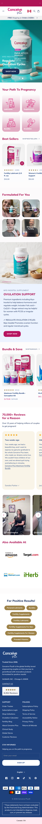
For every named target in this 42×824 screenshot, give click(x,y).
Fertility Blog (7, 721)
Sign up (21, 763)
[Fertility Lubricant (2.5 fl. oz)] (13, 155)
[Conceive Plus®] (15, 11)
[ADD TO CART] (22, 163)
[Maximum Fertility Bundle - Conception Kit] (18, 370)
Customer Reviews (9, 737)
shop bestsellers (30, 139)
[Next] (40, 3)
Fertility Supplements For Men (21, 627)
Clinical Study (7, 729)
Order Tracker (7, 706)
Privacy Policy (27, 721)
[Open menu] (3, 11)
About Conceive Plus (10, 725)
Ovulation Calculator (10, 718)
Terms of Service (28, 714)
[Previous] (2, 3)
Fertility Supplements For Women (21, 633)
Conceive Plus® (24, 799)
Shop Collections (8, 714)
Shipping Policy (28, 710)
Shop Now (21, 37)
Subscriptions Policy (30, 706)
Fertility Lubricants (21, 620)
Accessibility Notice (29, 718)
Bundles (32, 608)
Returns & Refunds (29, 725)
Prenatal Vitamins (21, 639)
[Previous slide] (3, 515)
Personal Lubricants (15, 608)
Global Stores (7, 733)
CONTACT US (7, 684)
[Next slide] (38, 515)
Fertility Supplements (21, 614)
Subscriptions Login (10, 710)
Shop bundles (31, 349)
